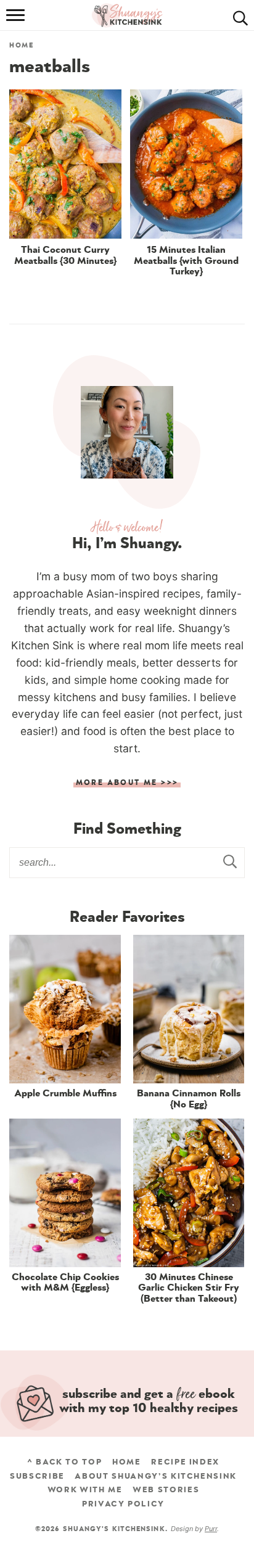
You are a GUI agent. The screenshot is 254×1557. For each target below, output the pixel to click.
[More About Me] (127, 432)
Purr (211, 1528)
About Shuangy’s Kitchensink (156, 1476)
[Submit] (229, 862)
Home (21, 45)
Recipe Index (185, 1462)
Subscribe (37, 1476)
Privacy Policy (123, 1504)
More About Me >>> (127, 782)
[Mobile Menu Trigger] (17, 15)
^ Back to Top (64, 1462)
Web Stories (166, 1489)
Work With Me (85, 1489)
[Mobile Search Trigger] (237, 15)
